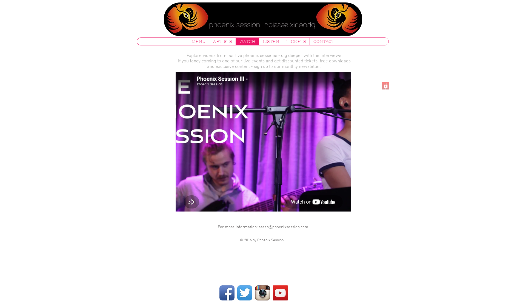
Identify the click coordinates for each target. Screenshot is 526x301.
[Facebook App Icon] (227, 292)
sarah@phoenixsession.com (283, 227)
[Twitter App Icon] (244, 292)
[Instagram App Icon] (262, 292)
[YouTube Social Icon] (280, 292)
